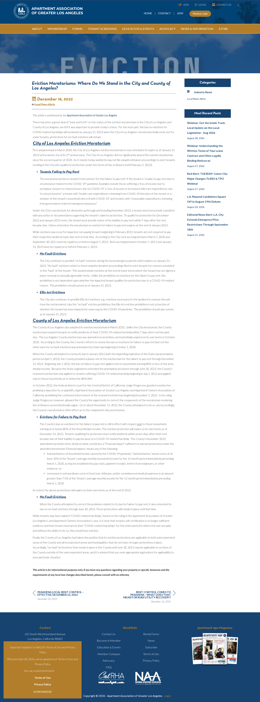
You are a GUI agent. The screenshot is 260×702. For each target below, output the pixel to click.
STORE (223, 28)
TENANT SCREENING (102, 28)
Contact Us (108, 634)
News (151, 640)
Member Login (200, 13)
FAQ (109, 667)
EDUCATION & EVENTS (138, 28)
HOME (148, 13)
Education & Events (109, 647)
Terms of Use (42, 677)
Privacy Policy (42, 684)
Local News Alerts (44, 104)
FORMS (77, 28)
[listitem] (207, 130)
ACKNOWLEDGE (42, 691)
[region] (149, 597)
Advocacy (109, 660)
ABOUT (37, 28)
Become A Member (109, 640)
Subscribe (151, 647)
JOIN (180, 13)
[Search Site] (239, 4)
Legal (167, 695)
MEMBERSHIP (57, 28)
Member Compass (108, 654)
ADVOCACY (167, 28)
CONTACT (165, 13)
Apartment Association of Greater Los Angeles (92, 115)
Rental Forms (151, 634)
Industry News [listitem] (203, 92)
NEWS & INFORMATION (197, 28)
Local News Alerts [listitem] (196, 98)
